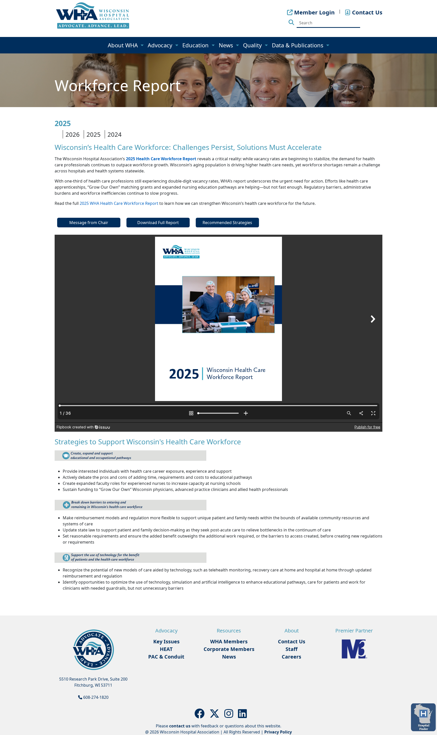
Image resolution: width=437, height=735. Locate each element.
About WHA (123, 45)
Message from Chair (88, 222)
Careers (291, 656)
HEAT (166, 649)
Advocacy (161, 45)
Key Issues (166, 641)
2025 (93, 134)
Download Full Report (158, 222)
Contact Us (291, 641)
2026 (72, 134)
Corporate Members (229, 649)
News (227, 45)
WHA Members (229, 641)
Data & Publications (298, 45)
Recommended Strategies (227, 222)
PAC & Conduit (166, 656)
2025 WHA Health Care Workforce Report (119, 203)
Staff (291, 649)
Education (196, 45)
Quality (253, 45)
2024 (114, 134)
